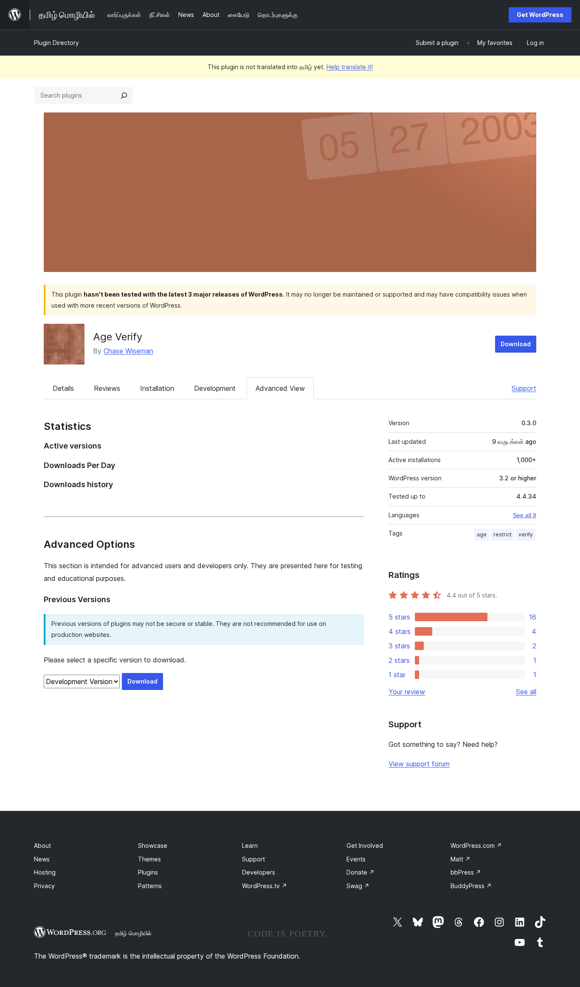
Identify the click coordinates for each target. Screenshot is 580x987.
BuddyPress (471, 885)
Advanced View (280, 388)
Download (516, 344)
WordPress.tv (264, 885)
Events (356, 859)
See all (526, 691)
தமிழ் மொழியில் (133, 933)
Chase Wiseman (128, 351)
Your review (407, 691)
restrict (502, 534)
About (42, 845)
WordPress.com (476, 845)
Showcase (152, 845)
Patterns (150, 885)
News (42, 859)
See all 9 (524, 515)
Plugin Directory (56, 42)
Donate (360, 872)
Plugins (148, 872)
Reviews (107, 388)
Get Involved (364, 845)
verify (525, 534)
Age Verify (117, 337)
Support (524, 388)
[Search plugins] (123, 95)
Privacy (44, 885)
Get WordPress (540, 14)
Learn (250, 845)
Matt (460, 859)
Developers (258, 872)
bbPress (465, 872)
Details (63, 388)
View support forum (419, 764)
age (482, 534)
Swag (357, 885)
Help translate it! (350, 66)
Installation (157, 388)
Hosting (45, 872)
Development (215, 388)
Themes (149, 859)
